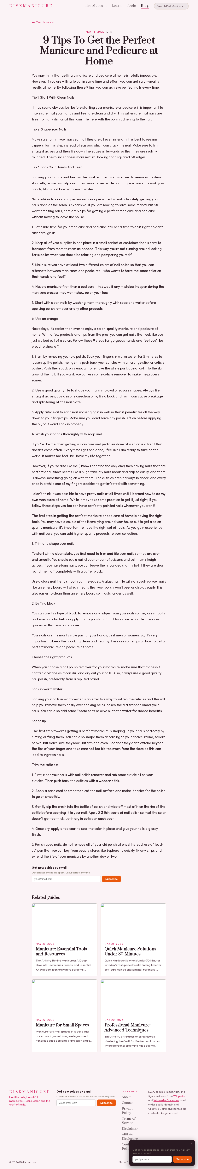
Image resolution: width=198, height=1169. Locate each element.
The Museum (96, 6)
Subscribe (111, 879)
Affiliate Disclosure (130, 1136)
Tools (131, 6)
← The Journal (43, 22)
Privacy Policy (127, 1110)
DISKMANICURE (31, 6)
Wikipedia (179, 1096)
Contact (127, 1103)
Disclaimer (130, 1129)
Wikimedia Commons (166, 1100)
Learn (117, 6)
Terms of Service (128, 1120)
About (126, 1097)
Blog (145, 6)
